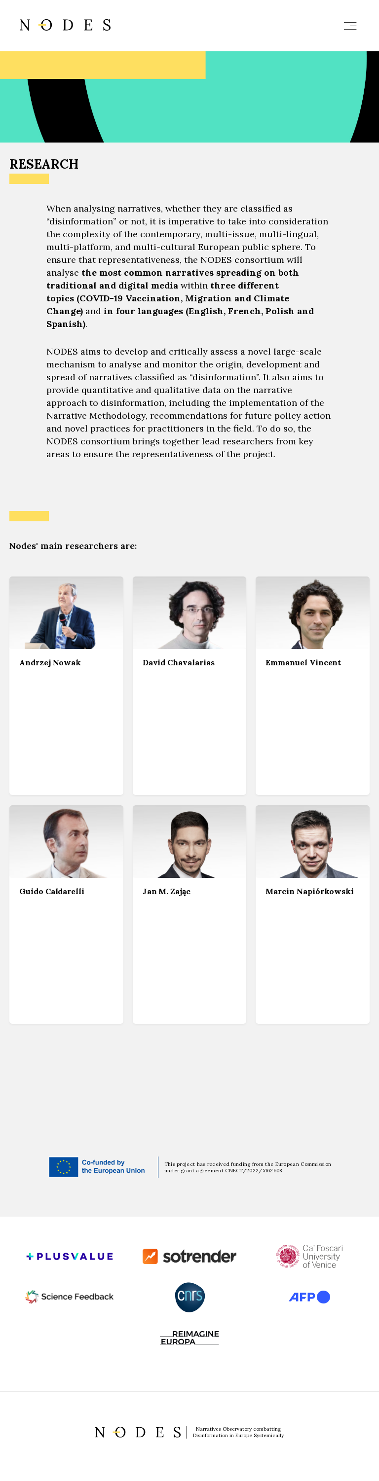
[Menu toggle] (350, 26)
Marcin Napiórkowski (309, 891)
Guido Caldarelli (51, 891)
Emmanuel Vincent (303, 662)
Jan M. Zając (166, 891)
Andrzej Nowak (50, 662)
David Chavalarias (179, 662)
